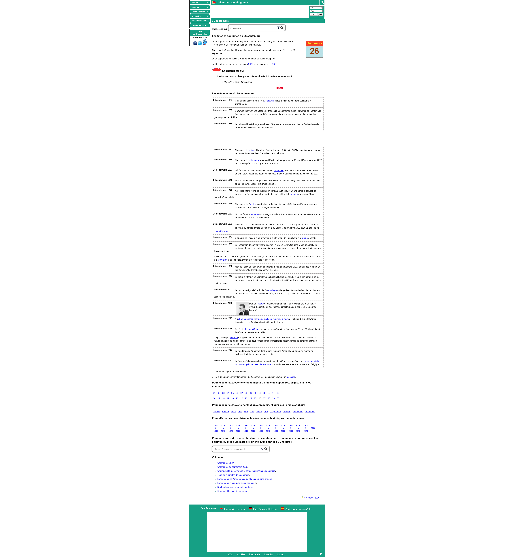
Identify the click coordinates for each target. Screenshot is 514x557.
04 (228, 393)
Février (225, 412)
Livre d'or (268, 554)
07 (241, 393)
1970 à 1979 (268, 428)
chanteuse (279, 170)
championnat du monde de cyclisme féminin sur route (263, 319)
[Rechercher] (322, 2)
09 (251, 393)
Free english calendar (234, 509)
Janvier (216, 412)
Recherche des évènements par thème (235, 487)
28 (269, 398)
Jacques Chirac (252, 329)
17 (219, 398)
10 (255, 393)
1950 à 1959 (253, 428)
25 (255, 398)
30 (278, 398)
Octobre (286, 412)
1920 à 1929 (231, 428)
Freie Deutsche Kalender (265, 509)
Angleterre (269, 101)
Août (266, 412)
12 (264, 393)
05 (232, 393)
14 (273, 393)
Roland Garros (221, 231)
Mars (233, 412)
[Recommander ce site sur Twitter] (200, 45)
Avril (240, 412)
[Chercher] (282, 27)
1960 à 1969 (261, 428)
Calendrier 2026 (312, 498)
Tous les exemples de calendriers (233, 475)
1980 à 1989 (276, 428)
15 (278, 393)
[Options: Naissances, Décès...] (278, 27)
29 (273, 398)
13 (269, 393)
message (291, 377)
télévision (222, 260)
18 (223, 398)
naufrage (272, 290)
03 (223, 393)
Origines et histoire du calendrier (232, 491)
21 (237, 398)
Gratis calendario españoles (298, 509)
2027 (274, 64)
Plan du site (254, 554)
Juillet (259, 412)
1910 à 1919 (223, 428)
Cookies (241, 554)
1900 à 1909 (216, 428)
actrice (253, 204)
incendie (234, 337)
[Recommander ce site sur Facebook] (195, 45)
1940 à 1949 (246, 428)
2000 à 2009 (291, 428)
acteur (261, 304)
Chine (305, 238)
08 (246, 393)
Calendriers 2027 (225, 463)
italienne (255, 214)
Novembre (298, 412)
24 (251, 398)
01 (214, 393)
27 (264, 398)
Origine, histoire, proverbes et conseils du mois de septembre (246, 471)
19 (228, 398)
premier (294, 194)
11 (260, 393)
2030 (313, 428)
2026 (250, 64)
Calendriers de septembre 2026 (232, 467)
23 (246, 398)
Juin (252, 412)
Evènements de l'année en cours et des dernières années (244, 479)
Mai (246, 412)
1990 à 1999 (283, 428)
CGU (230, 554)
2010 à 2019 (298, 428)
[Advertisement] (259, 11)
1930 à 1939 (238, 428)
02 (219, 393)
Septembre (275, 412)
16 (214, 398)
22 (241, 398)
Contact (280, 554)
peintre (252, 150)
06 (237, 393)
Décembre (310, 412)
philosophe (254, 160)
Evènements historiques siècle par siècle (236, 483)
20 (232, 398)
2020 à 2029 (306, 428)
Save (281, 88)
